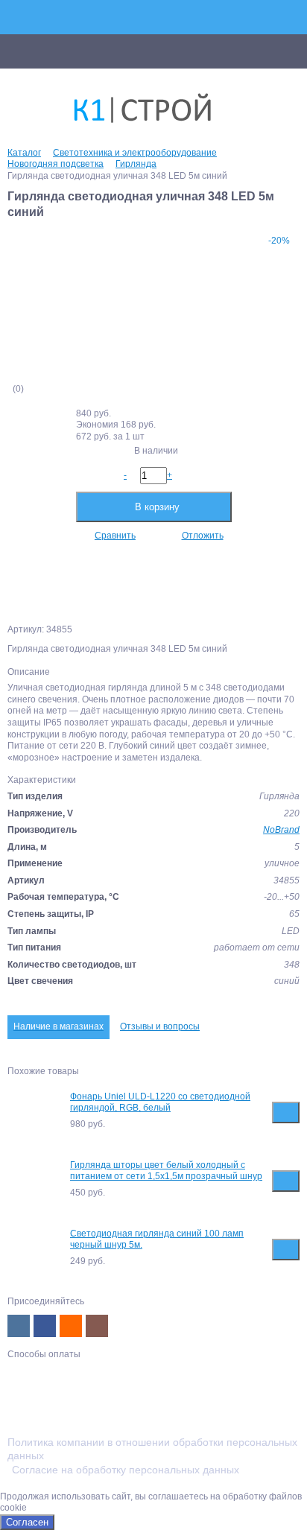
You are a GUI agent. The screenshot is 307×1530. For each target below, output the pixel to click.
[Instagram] (97, 1326)
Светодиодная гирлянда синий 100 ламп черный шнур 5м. (157, 1239)
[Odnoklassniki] (71, 1326)
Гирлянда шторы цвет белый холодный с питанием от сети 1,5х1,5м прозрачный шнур (166, 1171)
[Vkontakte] (18, 1326)
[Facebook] (45, 1326)
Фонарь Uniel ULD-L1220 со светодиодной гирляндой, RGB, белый (160, 1102)
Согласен (27, 1522)
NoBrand (281, 830)
